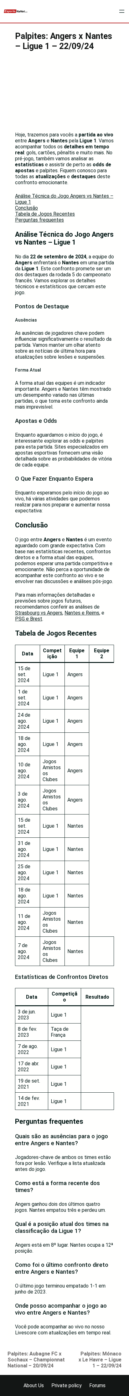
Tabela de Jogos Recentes (45, 214)
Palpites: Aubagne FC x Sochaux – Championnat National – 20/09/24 (36, 1360)
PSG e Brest (28, 619)
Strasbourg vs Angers (38, 613)
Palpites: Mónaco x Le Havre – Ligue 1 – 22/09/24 (100, 1360)
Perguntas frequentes (39, 220)
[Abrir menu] (122, 11)
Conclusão (26, 208)
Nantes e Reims (81, 613)
